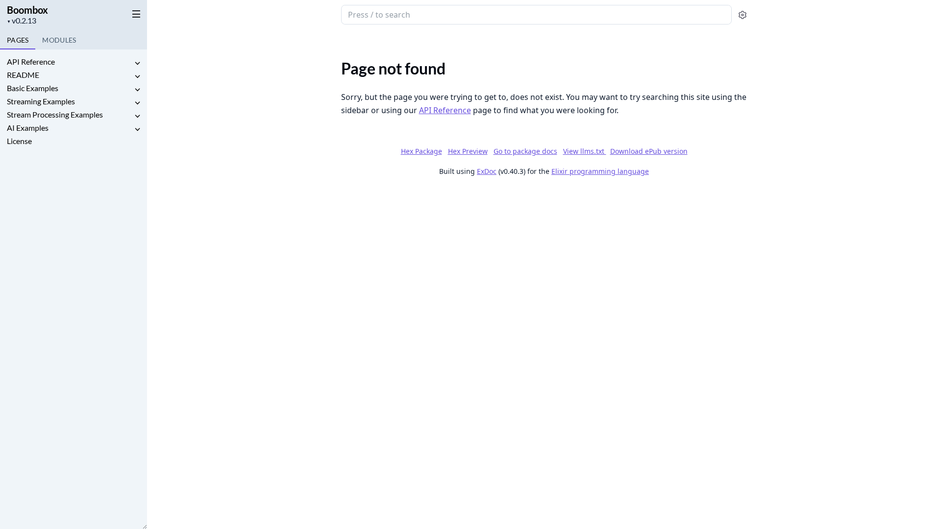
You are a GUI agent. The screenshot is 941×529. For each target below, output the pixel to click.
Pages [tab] (17, 40)
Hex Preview (468, 151)
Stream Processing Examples (55, 114)
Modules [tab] (59, 40)
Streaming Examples (41, 101)
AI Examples (28, 127)
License (19, 140)
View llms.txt (584, 151)
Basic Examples (32, 88)
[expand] (137, 63)
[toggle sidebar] (134, 13)
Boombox (27, 10)
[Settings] (742, 15)
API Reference (31, 61)
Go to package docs (525, 151)
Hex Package (421, 151)
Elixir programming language (600, 171)
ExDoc (486, 171)
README (23, 74)
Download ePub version (649, 151)
